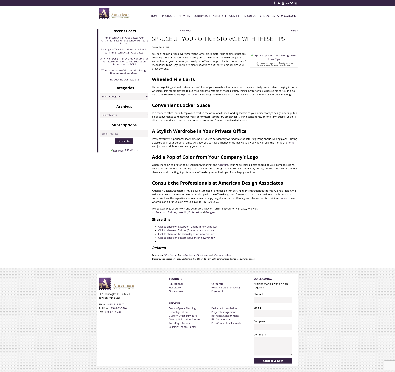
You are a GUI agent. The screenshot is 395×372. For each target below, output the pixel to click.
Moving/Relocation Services (185, 319)
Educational (176, 284)
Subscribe (124, 141)
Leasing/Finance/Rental (182, 327)
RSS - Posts (131, 150)
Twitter (172, 212)
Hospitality (175, 287)
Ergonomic (217, 291)
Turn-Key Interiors (179, 323)
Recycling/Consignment (225, 315)
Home (154, 16)
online (283, 198)
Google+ (210, 212)
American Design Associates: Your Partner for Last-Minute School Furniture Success (124, 40)
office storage (202, 255)
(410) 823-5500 (116, 304)
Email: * (258, 307)
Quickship (233, 16)
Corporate (217, 284)
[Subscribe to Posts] (117, 150)
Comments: (260, 334)
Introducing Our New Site (124, 79)
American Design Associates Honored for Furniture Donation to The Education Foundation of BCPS (124, 61)
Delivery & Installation (224, 308)
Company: (260, 321)
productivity (190, 94)
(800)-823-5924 (118, 308)
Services (184, 16)
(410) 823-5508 (112, 312)
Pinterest (193, 212)
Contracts (201, 16)
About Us (250, 16)
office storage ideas (222, 255)
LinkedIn (182, 212)
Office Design (170, 255)
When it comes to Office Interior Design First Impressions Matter (124, 72)
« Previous (186, 30)
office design (189, 255)
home (291, 142)
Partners (218, 16)
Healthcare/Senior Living (225, 287)
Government (176, 291)
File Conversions (220, 319)
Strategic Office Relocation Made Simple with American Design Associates (124, 51)
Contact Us (267, 16)
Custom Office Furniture (183, 315)
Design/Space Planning (182, 308)
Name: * (258, 294)
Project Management (223, 312)
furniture (223, 164)
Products (168, 16)
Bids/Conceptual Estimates (227, 323)
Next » (294, 30)
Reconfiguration (178, 312)
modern (161, 113)
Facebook (161, 212)
